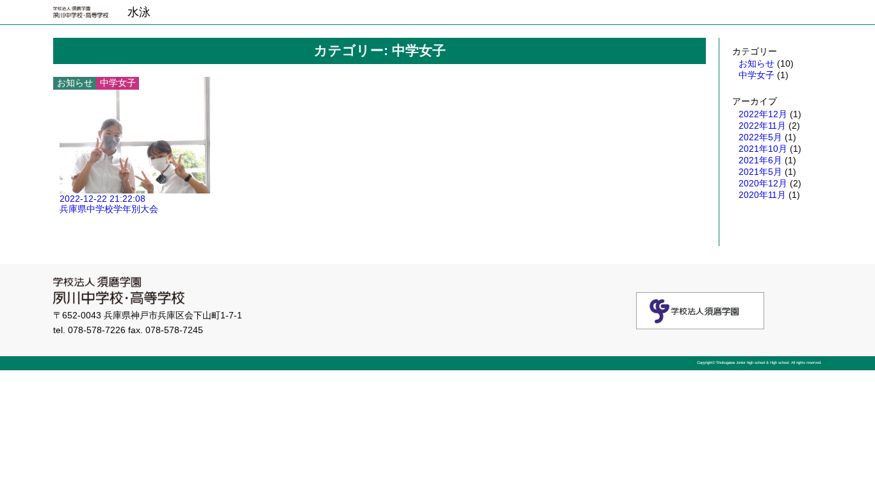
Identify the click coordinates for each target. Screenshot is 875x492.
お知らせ (756, 63)
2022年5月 (760, 137)
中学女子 (756, 75)
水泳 (139, 12)
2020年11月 (762, 195)
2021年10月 (763, 149)
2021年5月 (760, 172)
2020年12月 (763, 183)
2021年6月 (760, 160)
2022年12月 (763, 114)
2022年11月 (762, 125)
